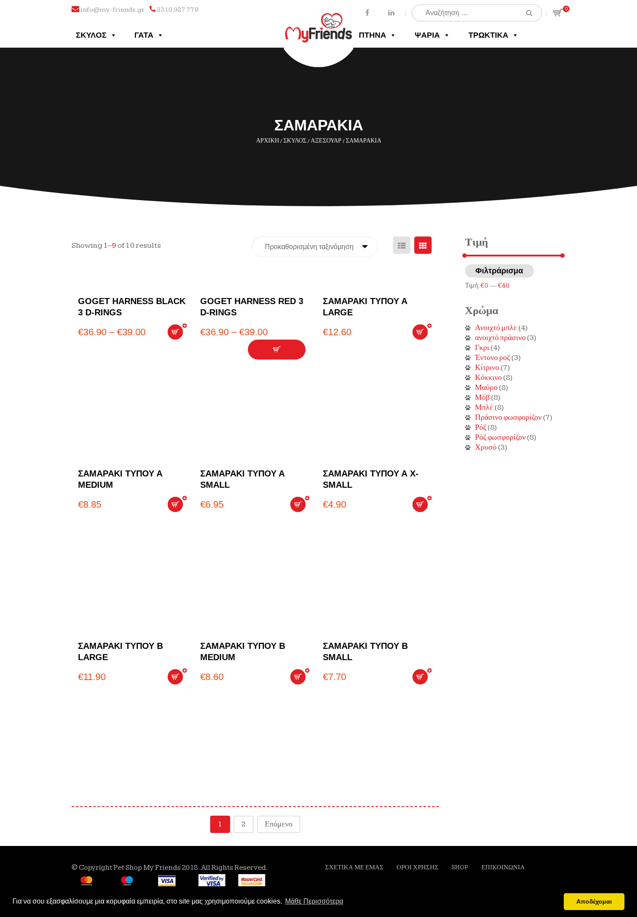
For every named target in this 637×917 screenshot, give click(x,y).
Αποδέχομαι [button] (594, 901)
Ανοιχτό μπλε (496, 327)
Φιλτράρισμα (499, 270)
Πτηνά (372, 35)
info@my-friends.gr (113, 10)
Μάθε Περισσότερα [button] (314, 901)
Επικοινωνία (503, 867)
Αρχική (267, 140)
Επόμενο (278, 824)
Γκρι (482, 347)
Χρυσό (486, 447)
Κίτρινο (487, 367)
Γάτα (143, 35)
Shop (460, 867)
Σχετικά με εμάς (354, 867)
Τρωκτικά (488, 35)
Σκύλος (91, 35)
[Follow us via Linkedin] (391, 12)
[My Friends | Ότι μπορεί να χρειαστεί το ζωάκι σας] (318, 20)
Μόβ (482, 397)
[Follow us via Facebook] (367, 12)
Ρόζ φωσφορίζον (500, 437)
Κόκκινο (488, 377)
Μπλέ (484, 407)
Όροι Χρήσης (417, 867)
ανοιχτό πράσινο (500, 337)
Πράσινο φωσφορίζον (508, 417)
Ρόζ (480, 427)
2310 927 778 (177, 10)
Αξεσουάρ (326, 140)
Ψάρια (427, 35)
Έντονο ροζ (492, 357)
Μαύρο (486, 387)
